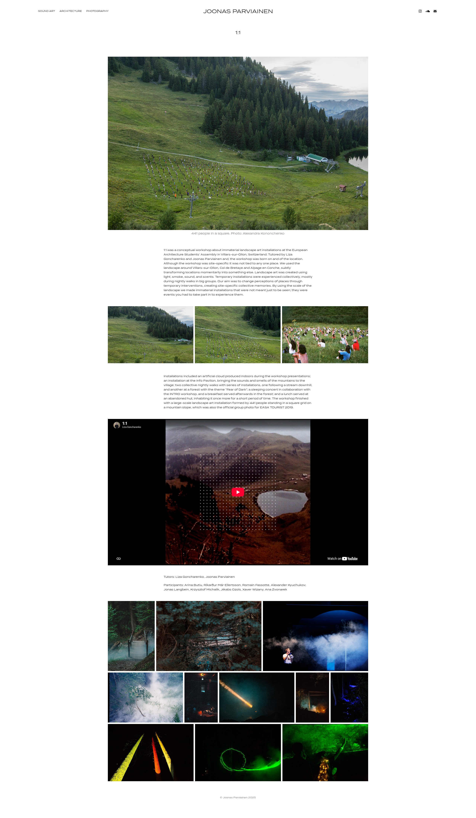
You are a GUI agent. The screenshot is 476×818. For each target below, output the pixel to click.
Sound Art (46, 11)
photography (97, 11)
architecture (71, 11)
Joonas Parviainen (238, 11)
